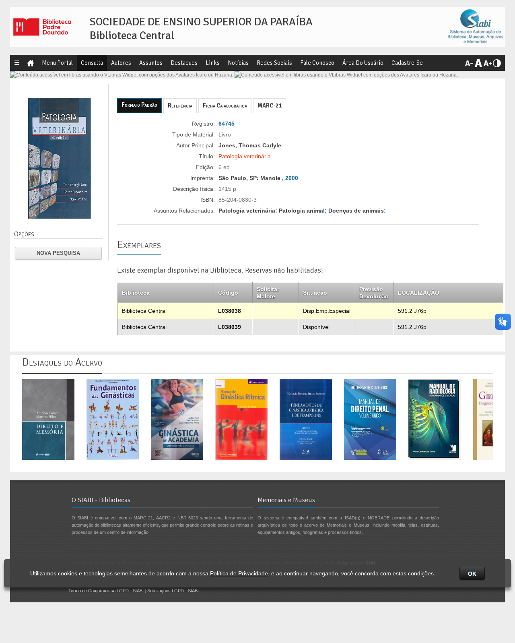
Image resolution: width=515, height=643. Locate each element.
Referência (180, 105)
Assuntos (151, 62)
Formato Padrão (139, 104)
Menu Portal (57, 62)
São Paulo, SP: (239, 178)
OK (472, 574)
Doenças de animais (356, 210)
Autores (121, 62)
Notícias (238, 62)
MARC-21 (270, 105)
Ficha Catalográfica (225, 105)
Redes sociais (274, 62)
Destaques (184, 62)
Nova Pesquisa (58, 253)
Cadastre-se (407, 62)
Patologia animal (302, 210)
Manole (270, 178)
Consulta (92, 62)
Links (213, 62)
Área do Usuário (362, 62)
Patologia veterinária (246, 210)
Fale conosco (317, 62)
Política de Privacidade (239, 573)
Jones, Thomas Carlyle (249, 145)
